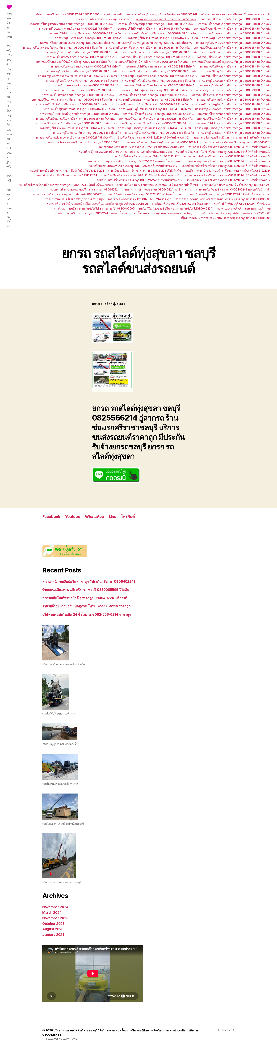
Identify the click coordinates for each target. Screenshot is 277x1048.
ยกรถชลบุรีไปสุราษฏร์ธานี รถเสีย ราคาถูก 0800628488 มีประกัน (231, 104)
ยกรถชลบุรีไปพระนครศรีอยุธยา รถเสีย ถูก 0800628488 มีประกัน (231, 61)
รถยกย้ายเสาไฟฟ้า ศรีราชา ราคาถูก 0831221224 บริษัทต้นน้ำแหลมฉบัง (227, 175)
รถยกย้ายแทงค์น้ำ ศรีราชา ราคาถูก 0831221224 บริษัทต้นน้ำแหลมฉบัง (139, 180)
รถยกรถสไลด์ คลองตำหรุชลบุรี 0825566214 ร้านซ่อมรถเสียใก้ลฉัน (157, 185)
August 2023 (52, 929)
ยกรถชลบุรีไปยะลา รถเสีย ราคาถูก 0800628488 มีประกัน (235, 76)
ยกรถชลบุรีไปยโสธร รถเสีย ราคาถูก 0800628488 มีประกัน (82, 80)
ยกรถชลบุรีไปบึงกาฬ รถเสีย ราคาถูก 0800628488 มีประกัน (80, 57)
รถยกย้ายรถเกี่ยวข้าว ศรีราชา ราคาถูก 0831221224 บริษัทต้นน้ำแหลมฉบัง (226, 165)
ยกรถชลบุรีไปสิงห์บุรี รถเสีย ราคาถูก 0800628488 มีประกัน (72, 104)
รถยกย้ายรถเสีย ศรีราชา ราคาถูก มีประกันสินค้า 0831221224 (67, 170)
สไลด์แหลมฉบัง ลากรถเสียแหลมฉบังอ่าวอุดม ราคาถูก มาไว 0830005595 (226, 218)
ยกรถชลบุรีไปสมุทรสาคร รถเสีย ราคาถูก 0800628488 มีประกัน (154, 99)
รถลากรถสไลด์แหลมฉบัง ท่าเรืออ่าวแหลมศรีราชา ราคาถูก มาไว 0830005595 (223, 199)
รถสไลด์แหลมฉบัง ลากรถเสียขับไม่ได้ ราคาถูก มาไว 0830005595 (94, 208)
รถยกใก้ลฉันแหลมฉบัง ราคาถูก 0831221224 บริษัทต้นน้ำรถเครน (146, 194)
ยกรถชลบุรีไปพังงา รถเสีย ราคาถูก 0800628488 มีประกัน (161, 66)
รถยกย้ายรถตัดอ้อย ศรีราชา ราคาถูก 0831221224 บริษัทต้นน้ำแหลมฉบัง (227, 156)
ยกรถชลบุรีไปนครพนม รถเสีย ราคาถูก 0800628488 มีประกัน (233, 42)
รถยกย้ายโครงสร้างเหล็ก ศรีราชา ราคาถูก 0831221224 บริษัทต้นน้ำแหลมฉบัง (66, 185)
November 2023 (55, 918)
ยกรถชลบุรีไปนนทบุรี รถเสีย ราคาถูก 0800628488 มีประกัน (82, 52)
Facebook (51, 516)
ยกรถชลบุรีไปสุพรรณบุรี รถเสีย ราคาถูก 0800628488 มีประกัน (150, 104)
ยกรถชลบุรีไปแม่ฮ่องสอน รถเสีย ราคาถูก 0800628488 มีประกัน (74, 137)
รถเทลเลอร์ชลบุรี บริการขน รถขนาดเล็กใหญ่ (244, 208)
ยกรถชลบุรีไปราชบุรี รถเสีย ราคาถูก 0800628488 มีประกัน (160, 85)
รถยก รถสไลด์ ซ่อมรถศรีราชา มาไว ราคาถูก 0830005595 (83, 142)
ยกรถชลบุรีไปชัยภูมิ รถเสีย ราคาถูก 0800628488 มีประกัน (160, 33)
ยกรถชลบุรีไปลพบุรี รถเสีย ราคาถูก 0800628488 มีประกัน (235, 85)
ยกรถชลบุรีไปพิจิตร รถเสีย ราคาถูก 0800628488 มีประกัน (82, 71)
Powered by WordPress (61, 1039)
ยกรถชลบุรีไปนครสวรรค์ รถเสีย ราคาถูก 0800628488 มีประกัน (232, 47)
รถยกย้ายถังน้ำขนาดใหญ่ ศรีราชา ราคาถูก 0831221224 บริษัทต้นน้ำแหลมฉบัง (223, 151)
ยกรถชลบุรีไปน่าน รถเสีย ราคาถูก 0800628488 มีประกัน (236, 52)
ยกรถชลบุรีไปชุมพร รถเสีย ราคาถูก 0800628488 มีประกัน (235, 33)
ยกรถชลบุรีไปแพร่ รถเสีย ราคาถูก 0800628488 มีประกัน (159, 132)
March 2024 (52, 913)
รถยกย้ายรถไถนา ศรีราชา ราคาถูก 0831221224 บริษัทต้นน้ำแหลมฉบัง (150, 170)
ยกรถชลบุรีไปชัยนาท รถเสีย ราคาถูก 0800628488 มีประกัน (84, 33)
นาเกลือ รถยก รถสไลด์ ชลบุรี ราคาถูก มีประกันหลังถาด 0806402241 (155, 14)
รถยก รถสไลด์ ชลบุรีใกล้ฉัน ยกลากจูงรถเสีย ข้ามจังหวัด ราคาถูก (232, 137)
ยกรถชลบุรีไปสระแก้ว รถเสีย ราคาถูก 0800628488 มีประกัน (234, 99)
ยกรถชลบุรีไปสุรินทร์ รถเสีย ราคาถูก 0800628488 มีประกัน (79, 109)
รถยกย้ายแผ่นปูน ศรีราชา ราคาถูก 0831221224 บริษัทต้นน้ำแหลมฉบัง (228, 180)
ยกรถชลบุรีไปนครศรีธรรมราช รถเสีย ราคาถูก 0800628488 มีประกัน (148, 47)
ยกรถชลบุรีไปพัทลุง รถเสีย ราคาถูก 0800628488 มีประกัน (235, 66)
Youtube (72, 516)
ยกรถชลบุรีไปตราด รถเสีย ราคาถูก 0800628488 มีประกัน (162, 38)
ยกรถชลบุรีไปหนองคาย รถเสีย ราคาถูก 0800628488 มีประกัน (233, 109)
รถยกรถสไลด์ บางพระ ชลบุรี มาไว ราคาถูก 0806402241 (236, 185)
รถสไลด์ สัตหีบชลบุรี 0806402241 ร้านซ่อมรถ (242, 203)
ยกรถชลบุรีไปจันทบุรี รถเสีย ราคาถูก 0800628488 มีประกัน (153, 28)
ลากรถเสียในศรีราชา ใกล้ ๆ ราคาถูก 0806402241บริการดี (84, 598)
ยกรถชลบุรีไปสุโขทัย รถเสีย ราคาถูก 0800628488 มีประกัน (155, 109)
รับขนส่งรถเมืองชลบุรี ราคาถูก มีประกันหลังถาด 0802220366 (233, 213)
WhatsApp (94, 516)
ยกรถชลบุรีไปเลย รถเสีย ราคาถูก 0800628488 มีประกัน (87, 132)
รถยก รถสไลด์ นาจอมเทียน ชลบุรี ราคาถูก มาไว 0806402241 (160, 142)
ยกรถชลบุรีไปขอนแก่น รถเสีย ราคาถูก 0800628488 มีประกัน (76, 28)
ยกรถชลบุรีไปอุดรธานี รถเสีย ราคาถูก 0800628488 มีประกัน (156, 118)
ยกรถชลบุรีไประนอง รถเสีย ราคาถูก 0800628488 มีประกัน (235, 80)
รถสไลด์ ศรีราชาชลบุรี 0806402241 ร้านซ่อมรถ (181, 203)
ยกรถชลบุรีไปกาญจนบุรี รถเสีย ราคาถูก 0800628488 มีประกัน (155, 24)
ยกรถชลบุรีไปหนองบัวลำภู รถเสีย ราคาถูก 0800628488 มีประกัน (79, 113)
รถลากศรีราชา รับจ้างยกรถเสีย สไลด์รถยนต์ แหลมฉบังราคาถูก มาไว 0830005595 (97, 203)
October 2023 (53, 924)
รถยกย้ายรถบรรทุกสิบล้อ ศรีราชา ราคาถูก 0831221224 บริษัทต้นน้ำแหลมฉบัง (134, 161)
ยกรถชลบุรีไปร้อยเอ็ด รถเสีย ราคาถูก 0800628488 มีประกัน (158, 80)
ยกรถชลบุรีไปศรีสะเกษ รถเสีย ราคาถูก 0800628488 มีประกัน (233, 90)
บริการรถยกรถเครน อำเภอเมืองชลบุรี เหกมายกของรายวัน (236, 14)
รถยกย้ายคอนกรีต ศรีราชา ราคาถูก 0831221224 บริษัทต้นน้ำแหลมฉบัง (141, 147)
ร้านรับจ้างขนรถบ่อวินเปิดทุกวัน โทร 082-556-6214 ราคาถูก (86, 606)
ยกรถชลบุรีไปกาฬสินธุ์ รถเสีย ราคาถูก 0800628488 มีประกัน (234, 24)
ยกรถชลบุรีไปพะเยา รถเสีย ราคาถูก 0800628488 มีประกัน (86, 66)
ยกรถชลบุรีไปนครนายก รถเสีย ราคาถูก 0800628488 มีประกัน (76, 42)
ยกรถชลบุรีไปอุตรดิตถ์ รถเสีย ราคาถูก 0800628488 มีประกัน (233, 118)
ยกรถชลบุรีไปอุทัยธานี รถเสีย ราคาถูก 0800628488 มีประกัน (73, 123)
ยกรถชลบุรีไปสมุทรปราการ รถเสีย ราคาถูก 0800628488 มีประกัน (230, 95)
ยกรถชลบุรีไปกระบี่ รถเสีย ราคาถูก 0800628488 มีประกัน (235, 19)
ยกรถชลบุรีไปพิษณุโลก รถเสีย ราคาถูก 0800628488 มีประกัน (159, 71)
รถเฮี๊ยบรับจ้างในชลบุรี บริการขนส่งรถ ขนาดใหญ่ (162, 213)
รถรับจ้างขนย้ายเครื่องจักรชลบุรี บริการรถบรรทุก (74, 199)
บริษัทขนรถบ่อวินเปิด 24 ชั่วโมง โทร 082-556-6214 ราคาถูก (86, 614)
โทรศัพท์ (128, 516)
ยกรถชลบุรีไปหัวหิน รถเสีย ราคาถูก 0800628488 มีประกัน (158, 113)
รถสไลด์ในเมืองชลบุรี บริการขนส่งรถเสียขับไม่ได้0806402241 (175, 208)
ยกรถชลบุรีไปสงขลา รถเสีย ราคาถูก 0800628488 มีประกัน (77, 95)
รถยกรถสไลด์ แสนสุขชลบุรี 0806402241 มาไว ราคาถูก (158, 189)
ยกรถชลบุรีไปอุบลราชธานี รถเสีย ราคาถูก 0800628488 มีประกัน (153, 123)
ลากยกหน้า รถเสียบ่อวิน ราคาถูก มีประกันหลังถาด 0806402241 (88, 582)
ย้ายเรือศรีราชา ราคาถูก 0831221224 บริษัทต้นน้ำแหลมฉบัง (153, 137)
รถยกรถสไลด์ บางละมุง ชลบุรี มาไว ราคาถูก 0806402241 (85, 189)
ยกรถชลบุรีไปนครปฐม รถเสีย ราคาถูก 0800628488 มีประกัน (155, 42)
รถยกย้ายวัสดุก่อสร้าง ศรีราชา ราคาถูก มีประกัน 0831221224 (234, 170)
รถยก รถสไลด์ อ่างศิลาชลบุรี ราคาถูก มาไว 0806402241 (236, 142)
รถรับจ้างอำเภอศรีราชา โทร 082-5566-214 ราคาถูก (139, 199)
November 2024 (55, 907)
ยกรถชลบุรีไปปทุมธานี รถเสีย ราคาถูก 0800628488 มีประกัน (233, 57)
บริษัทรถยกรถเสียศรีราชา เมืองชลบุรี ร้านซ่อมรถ (102, 19)
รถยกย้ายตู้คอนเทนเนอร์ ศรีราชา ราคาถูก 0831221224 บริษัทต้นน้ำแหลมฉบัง (125, 151)
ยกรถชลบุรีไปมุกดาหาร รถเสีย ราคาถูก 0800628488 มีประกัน (158, 76)
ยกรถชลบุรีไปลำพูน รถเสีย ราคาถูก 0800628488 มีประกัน (156, 90)
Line (112, 516)
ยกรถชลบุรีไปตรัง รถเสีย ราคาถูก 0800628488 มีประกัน (89, 38)
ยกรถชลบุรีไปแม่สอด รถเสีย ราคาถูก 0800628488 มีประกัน (234, 132)
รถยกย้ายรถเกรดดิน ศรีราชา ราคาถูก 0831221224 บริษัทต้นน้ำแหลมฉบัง (133, 165)
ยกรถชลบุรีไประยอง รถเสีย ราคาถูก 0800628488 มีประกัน (84, 85)
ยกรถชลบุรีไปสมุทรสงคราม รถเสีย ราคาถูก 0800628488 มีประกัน (71, 99)
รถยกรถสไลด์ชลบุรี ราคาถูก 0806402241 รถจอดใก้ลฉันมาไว (233, 189)
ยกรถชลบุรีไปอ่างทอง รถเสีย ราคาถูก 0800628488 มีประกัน (234, 113)
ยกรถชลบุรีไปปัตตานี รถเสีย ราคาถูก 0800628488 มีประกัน (151, 61)
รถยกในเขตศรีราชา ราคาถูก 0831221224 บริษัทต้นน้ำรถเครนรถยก (230, 194)
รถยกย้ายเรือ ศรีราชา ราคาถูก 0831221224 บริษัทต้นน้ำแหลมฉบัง (140, 175)
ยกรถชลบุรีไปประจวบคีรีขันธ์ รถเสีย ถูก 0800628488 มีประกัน (73, 61)
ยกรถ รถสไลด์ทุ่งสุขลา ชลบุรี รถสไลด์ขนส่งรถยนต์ (166, 19)
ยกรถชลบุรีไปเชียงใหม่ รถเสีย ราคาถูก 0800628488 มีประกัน (76, 128)
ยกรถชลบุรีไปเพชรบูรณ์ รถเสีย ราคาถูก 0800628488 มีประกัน (233, 128)
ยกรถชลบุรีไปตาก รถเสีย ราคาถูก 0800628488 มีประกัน (236, 38)
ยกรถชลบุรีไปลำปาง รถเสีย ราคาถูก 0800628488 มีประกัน (81, 90)
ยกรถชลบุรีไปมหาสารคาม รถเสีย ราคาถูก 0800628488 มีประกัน (77, 76)
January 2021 (53, 935)
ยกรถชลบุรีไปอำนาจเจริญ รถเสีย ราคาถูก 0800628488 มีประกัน (75, 118)
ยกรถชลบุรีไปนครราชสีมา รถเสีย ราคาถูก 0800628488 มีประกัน (62, 47)
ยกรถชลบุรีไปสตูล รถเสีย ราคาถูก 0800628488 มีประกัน (152, 95)
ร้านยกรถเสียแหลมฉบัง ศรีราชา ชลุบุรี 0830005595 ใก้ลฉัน (85, 590)
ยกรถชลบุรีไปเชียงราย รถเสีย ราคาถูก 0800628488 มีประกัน (233, 123)
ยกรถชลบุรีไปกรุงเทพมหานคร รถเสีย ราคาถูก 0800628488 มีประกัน (71, 24)
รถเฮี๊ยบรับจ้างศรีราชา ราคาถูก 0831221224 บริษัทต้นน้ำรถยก (92, 213)
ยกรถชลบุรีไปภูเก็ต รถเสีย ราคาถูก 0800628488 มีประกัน (236, 71)
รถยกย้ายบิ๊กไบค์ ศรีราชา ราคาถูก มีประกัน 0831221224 (145, 156)
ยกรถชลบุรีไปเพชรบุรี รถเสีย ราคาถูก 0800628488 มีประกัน (154, 128)
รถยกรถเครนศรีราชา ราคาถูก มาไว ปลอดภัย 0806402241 (68, 194)
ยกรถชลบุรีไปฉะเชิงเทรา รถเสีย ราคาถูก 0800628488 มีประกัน (232, 28)
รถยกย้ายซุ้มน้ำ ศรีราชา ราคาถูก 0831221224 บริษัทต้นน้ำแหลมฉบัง (229, 147)
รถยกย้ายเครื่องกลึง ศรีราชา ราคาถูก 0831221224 (67, 175)
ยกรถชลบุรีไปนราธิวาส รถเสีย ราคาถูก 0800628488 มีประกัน (160, 52)
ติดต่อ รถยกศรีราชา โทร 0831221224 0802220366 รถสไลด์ (73, 14)
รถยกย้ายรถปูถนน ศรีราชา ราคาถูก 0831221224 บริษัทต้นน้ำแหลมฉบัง (228, 161)
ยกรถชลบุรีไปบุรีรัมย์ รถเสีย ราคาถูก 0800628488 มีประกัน (156, 57)
